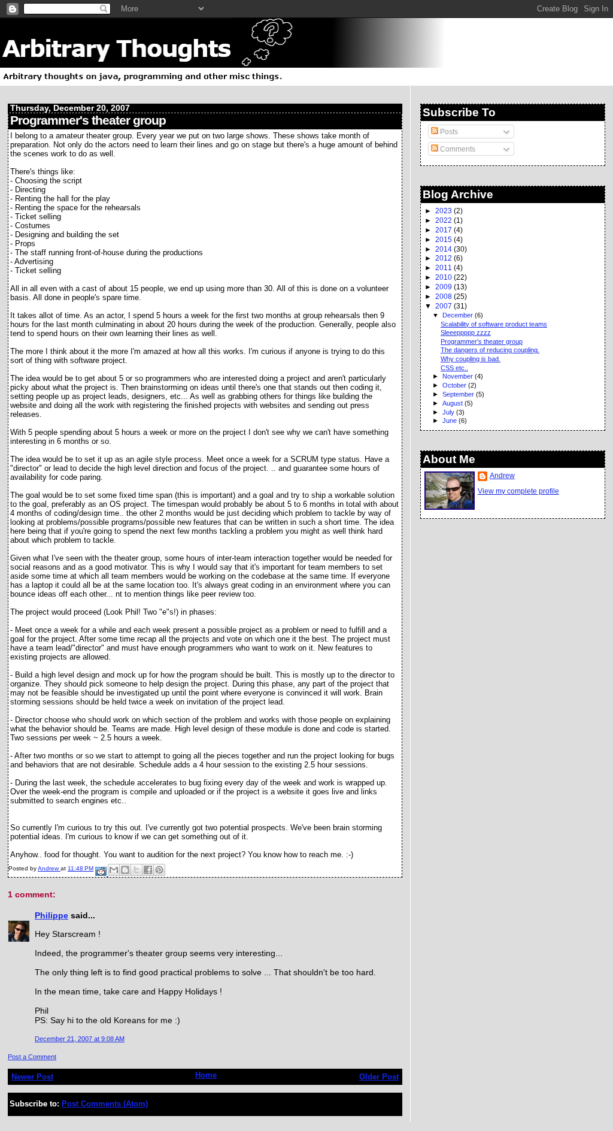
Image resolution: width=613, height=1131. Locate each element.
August (453, 403)
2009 (444, 287)
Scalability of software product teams (494, 324)
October (455, 385)
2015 (444, 239)
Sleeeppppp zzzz (466, 332)
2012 (444, 258)
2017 (444, 230)
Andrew (502, 475)
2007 (444, 306)
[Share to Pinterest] (159, 870)
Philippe (51, 915)
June (450, 420)
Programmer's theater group (482, 341)
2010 (444, 277)
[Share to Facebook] (148, 870)
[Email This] (114, 870)
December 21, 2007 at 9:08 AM (80, 1038)
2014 (444, 249)
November (458, 376)
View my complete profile (518, 491)
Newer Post (32, 1076)
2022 (444, 220)
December (458, 315)
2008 (444, 296)
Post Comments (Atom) (105, 1103)
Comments (456, 149)
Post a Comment (32, 1056)
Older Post (379, 1076)
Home (206, 1074)
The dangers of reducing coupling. (490, 349)
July (449, 412)
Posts (448, 132)
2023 (444, 210)
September (459, 394)
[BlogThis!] (125, 870)
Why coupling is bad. (470, 358)
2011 (444, 267)
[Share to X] (136, 870)
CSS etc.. (454, 367)
